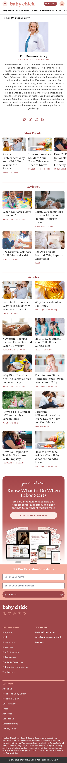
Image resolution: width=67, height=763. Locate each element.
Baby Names (47, 10)
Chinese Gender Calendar (15, 667)
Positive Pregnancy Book (48, 637)
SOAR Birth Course (45, 632)
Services (39, 642)
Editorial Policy (10, 723)
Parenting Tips (10, 172)
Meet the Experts (11, 698)
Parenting (7, 647)
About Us (7, 688)
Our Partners (9, 703)
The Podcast (8, 672)
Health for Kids (10, 259)
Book (35, 10)
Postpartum (8, 642)
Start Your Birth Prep (33, 515)
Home (5, 18)
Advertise (7, 713)
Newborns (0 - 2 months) (14, 350)
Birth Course (22, 10)
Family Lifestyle (10, 652)
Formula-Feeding (44, 226)
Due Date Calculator (13, 662)
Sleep (38, 263)
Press (5, 708)
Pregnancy (8, 10)
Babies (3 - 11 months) (39, 169)
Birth (59, 10)
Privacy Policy (9, 728)
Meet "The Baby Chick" (14, 693)
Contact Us (8, 718)
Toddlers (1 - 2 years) (13, 463)
